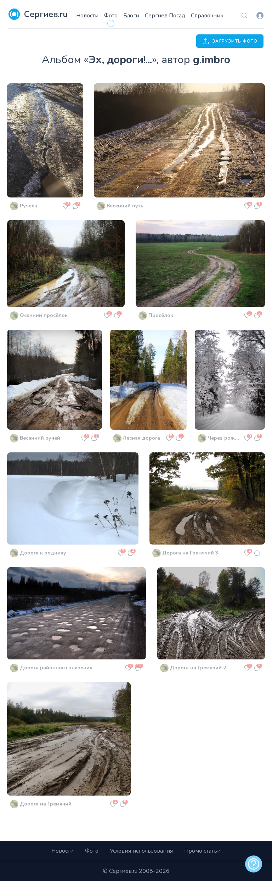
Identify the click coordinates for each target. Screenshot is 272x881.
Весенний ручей (40, 438)
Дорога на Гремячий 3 (190, 553)
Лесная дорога (141, 438)
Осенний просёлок (44, 315)
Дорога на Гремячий (46, 804)
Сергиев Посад (165, 15)
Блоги (131, 15)
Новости (87, 15)
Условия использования (141, 851)
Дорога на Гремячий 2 (198, 667)
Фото (111, 15)
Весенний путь (125, 205)
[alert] (253, 863)
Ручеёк (28, 205)
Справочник (207, 15)
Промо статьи (202, 851)
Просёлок (160, 315)
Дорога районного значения (56, 667)
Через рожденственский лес (225, 438)
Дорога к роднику (43, 553)
